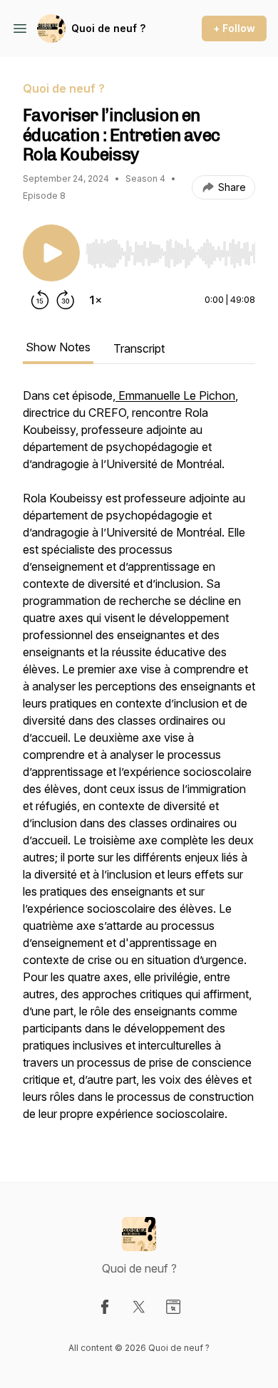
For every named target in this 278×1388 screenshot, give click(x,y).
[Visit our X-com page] (139, 1307)
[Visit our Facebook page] (105, 1307)
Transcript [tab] (139, 348)
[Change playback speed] (95, 300)
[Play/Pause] (51, 252)
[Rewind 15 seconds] (40, 300)
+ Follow (234, 28)
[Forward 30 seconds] (66, 300)
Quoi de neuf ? (108, 28)
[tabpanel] (139, 761)
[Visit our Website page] (173, 1307)
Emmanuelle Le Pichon (175, 395)
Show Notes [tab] (58, 347)
